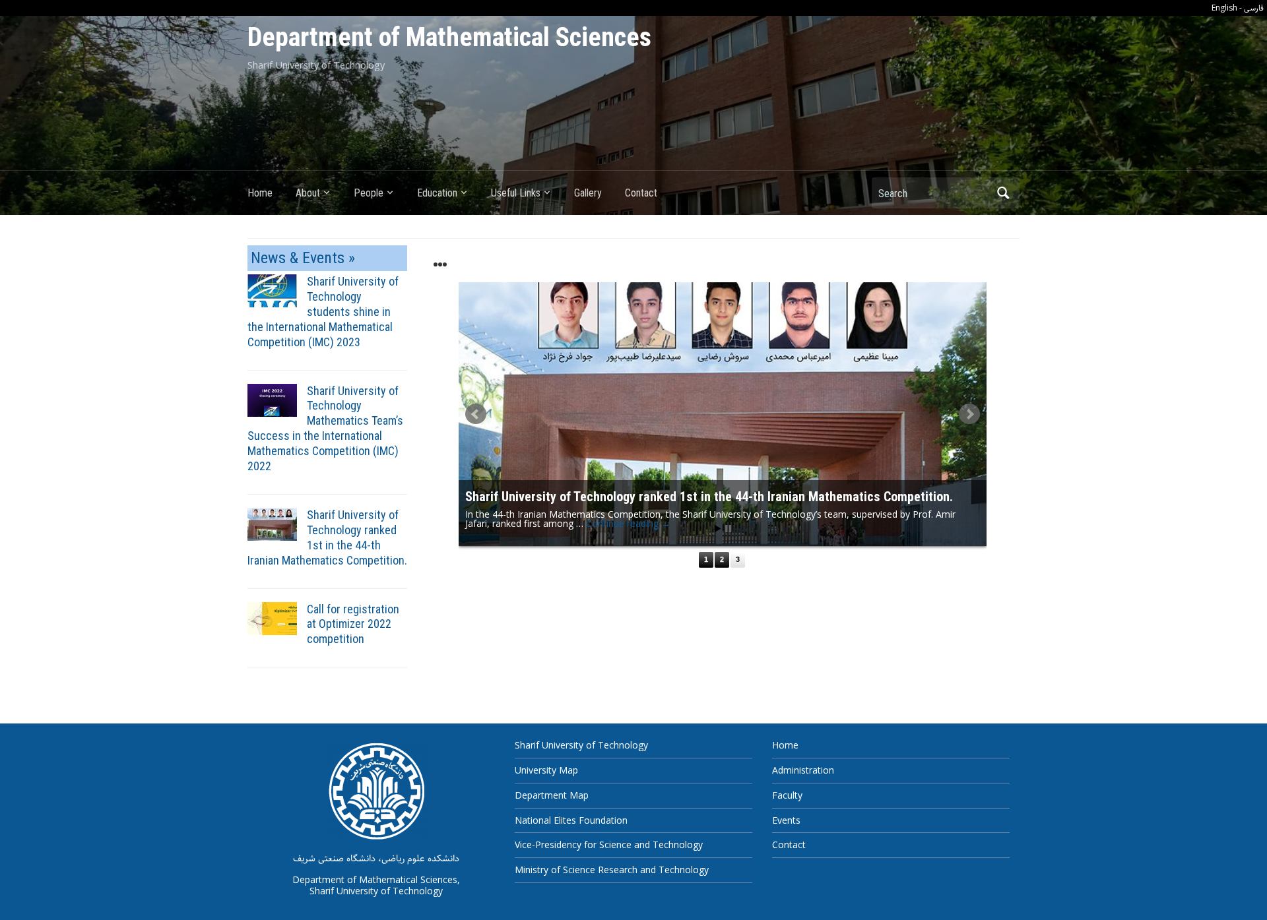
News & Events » (303, 258)
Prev (475, 414)
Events (786, 820)
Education (437, 193)
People (368, 193)
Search (1003, 192)
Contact (641, 193)
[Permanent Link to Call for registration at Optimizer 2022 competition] (272, 617)
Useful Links (515, 193)
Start (718, 528)
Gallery (588, 193)
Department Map (552, 795)
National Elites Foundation (571, 820)
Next (969, 414)
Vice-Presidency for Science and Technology (609, 844)
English (1224, 7)
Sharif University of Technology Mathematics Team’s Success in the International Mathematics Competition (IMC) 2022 (325, 429)
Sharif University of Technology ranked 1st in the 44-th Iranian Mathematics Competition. (327, 537)
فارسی (1254, 8)
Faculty (787, 795)
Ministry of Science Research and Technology (612, 869)
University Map (546, 770)
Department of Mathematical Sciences (449, 37)
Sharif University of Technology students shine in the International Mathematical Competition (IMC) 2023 (323, 311)
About (308, 193)
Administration (803, 770)
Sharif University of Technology (581, 745)
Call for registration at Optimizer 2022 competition (353, 624)
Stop (728, 528)
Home (260, 193)
